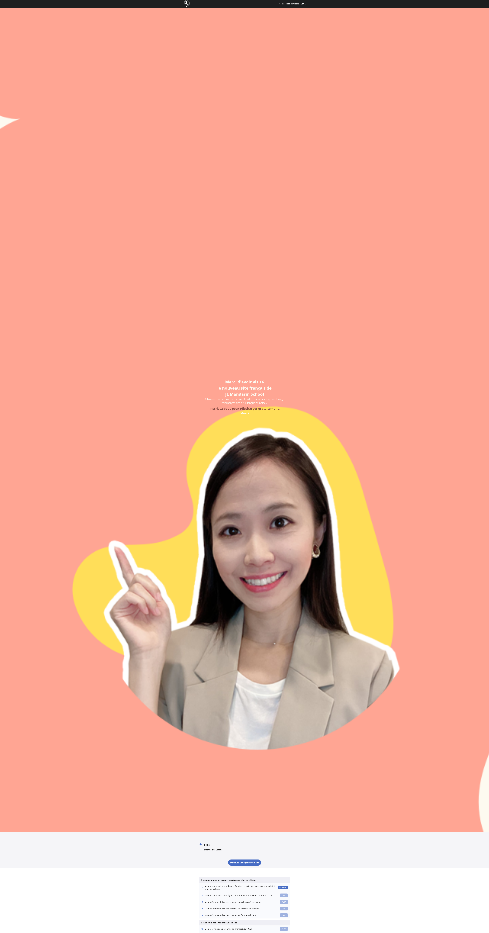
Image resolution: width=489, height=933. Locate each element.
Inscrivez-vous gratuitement (244, 862)
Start (284, 895)
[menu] (291, 4)
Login (303, 4)
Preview (282, 888)
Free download (292, 4)
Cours (281, 4)
